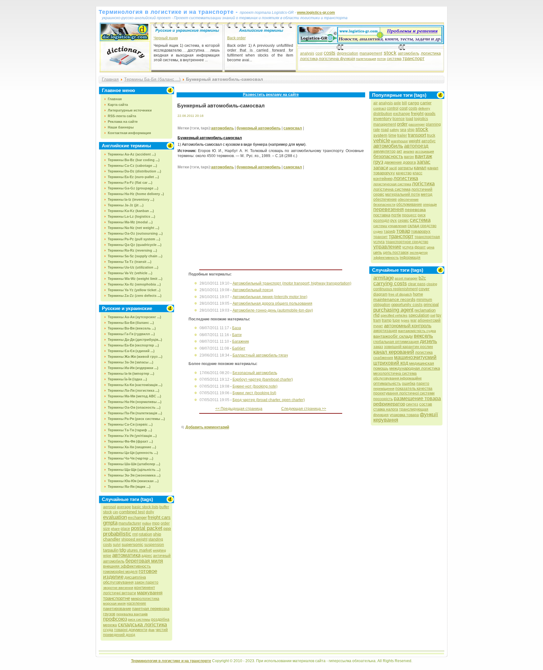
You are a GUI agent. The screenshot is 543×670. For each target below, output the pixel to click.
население (136, 603)
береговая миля (144, 561)
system (380, 135)
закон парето (146, 582)
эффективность (386, 257)
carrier (425, 103)
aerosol (109, 507)
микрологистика (145, 598)
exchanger (137, 517)
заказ (378, 347)
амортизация (385, 331)
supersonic (132, 544)
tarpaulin (110, 550)
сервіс (403, 220)
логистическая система (392, 184)
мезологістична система (395, 373)
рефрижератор (389, 403)
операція (430, 204)
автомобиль (408, 53)
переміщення (383, 388)
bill (404, 103)
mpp (156, 523)
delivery (424, 108)
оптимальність (387, 383)
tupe (396, 320)
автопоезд (416, 146)
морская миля (114, 603)
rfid (376, 315)
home (418, 294)
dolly (150, 512)
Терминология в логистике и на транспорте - (169, 12)
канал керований (393, 352)
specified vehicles (394, 315)
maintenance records (394, 299)
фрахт (420, 247)
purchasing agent (393, 310)
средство (428, 226)
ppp (167, 528)
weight (414, 141)
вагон (409, 157)
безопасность (388, 156)
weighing (159, 550)
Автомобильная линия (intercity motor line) (270, 297)
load (409, 119)
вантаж (423, 156)
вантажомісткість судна (417, 331)
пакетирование (117, 608)
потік (396, 214)
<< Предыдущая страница (238, 408)
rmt (135, 534)
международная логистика (414, 368)
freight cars (159, 517)
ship (410, 130)
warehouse (399, 141)
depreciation (347, 53)
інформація (410, 257)
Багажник (240, 341)
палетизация (366, 59)
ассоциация (424, 151)
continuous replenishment (395, 289)
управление (387, 246)
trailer (402, 135)
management (370, 53)
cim (115, 512)
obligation (381, 304)
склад (413, 225)
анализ (408, 151)
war (413, 320)
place (125, 528)
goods (430, 113)
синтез (412, 404)
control (392, 108)
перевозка (415, 209)
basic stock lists (145, 507)
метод (426, 194)
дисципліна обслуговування (124, 580)
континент (144, 587)
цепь (377, 252)
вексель (423, 336)
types (405, 320)
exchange (401, 114)
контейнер (382, 178)
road (385, 130)
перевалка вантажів (132, 614)
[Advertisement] (230, 224)
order (402, 124)
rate (376, 130)
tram (377, 320)
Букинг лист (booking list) (254, 393)
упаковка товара (404, 415)
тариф (389, 231)
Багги (237, 335)
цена (430, 247)
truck (431, 135)
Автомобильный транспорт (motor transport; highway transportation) (292, 283)
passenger (417, 124)
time (392, 135)
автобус (428, 141)
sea (403, 130)
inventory (382, 118)
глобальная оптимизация (396, 342)
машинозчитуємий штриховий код (404, 360)
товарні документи (130, 630)
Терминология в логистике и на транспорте (171, 661)
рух (393, 220)
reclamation (425, 310)
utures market (139, 550)
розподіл (381, 220)
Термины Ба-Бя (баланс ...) (152, 79)
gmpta (110, 523)
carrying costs (390, 283)
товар (403, 231)
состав (425, 404)
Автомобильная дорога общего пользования (272, 303)
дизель (428, 341)
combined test (132, 511)
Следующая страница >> (303, 408)
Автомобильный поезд (253, 290)
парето (422, 383)
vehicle (381, 141)
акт (399, 151)
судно (378, 231)
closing (431, 284)
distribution (382, 114)
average (124, 507)
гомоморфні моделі (120, 571)
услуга (408, 247)
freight (417, 113)
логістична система (391, 189)
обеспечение (385, 199)
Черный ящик (166, 38)
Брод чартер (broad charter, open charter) (269, 400)
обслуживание (409, 204)
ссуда (108, 630)
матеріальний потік (402, 194)
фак (151, 630)
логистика (431, 53)
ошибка (408, 383)
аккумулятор (384, 151)
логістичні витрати (119, 593)
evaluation (115, 517)
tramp (387, 320)
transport (417, 135)
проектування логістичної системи (404, 393)
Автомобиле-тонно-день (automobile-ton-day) (273, 310)
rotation (145, 534)
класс (417, 173)
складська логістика (142, 625)
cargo (413, 102)
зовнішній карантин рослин (408, 347)
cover (424, 288)
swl (432, 315)
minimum (424, 299)
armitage (383, 278)
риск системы (139, 619)
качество (404, 173)
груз (378, 162)
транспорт (414, 58)
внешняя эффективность (127, 566)
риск (421, 215)
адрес (146, 555)
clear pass (416, 284)
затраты (405, 168)
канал (420, 167)
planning (433, 124)
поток (381, 59)
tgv (438, 315)
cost (318, 53)
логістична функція (337, 58)
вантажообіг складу (393, 336)
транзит (380, 237)
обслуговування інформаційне (397, 378)
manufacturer (129, 523)
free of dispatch (400, 294)
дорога (409, 162)
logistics (421, 119)
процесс (409, 215)
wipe (107, 555)
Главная (110, 79)
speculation (419, 315)
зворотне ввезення (118, 588)
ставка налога (385, 409)
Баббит (238, 348)
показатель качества (413, 388)
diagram (380, 294)
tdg (122, 550)
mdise (146, 523)
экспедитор (418, 252)
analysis (307, 53)
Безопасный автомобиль (255, 373)
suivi (117, 544)
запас (424, 162)
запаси (380, 167)
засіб (393, 168)
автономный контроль (407, 325)
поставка (381, 215)
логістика (309, 58)
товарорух (421, 231)
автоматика (126, 555)
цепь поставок (396, 252)
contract (379, 108)
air (375, 103)
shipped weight (134, 539)
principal (431, 304)
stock (390, 53)
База (236, 328)
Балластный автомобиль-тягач (260, 355)
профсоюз (115, 619)
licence (398, 119)
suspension (154, 544)
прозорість (383, 399)
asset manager (406, 278)
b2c (422, 278)
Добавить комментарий (207, 427)
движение (393, 162)
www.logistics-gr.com (316, 12)
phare (115, 529)
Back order (236, 38)
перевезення (388, 209)
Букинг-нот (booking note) (255, 386)
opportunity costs (407, 304)
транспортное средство (407, 242)
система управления (390, 226)
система (394, 59)
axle (397, 103)
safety (394, 130)
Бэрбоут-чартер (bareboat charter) (263, 379)
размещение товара (417, 398)
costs (329, 53)
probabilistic (117, 534)
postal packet (146, 528)
